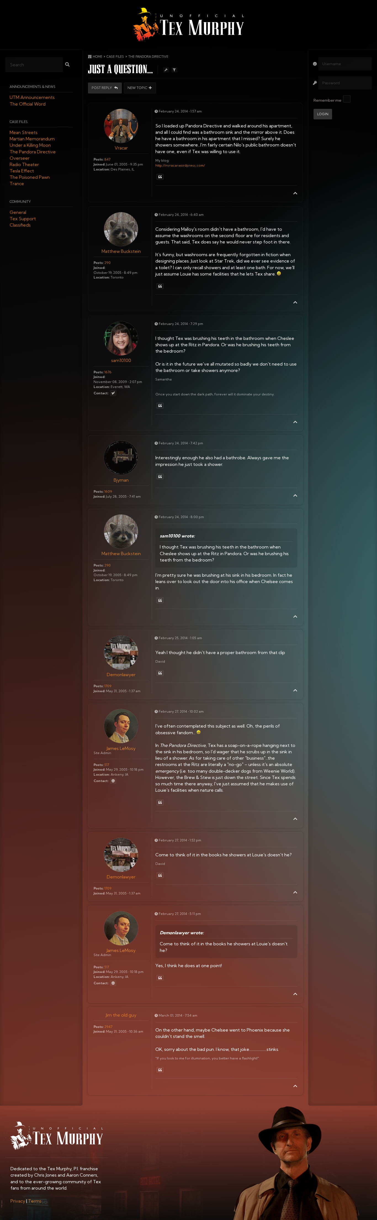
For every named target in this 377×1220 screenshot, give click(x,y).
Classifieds (20, 225)
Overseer (20, 158)
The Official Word (28, 104)
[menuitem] (17, 1201)
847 (107, 159)
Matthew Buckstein (121, 251)
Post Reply (102, 88)
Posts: (98, 159)
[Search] (67, 65)
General (18, 212)
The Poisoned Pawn (30, 177)
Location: (102, 169)
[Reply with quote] (160, 177)
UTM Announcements (32, 97)
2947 (108, 1027)
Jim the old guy (121, 1015)
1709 (107, 686)
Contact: (101, 393)
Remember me (327, 100)
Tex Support (23, 219)
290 (107, 263)
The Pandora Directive (33, 151)
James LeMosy (121, 748)
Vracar (121, 148)
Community (20, 202)
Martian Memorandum (32, 139)
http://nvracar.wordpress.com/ (180, 165)
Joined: (99, 164)
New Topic (137, 88)
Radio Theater (24, 164)
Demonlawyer (121, 674)
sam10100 (121, 360)
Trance (17, 184)
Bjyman (121, 480)
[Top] (295, 193)
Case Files (19, 122)
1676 (107, 372)
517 (106, 765)
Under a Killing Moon (30, 145)
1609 (108, 491)
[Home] (188, 24)
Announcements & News (32, 87)
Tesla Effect (22, 171)
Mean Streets (24, 132)
